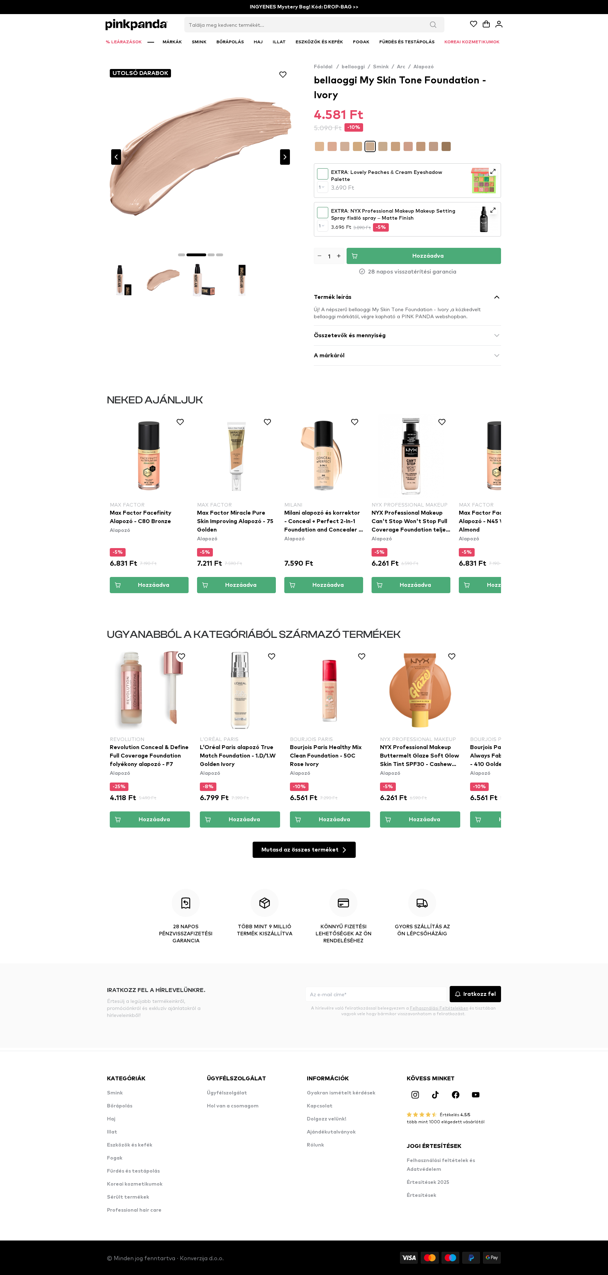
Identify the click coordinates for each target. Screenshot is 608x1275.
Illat (112, 1132)
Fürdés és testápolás (133, 1171)
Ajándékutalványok (331, 1132)
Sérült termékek (128, 1197)
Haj (111, 1119)
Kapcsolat (319, 1106)
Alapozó (423, 66)
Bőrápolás (119, 1106)
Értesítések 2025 (428, 1182)
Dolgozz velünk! (326, 1119)
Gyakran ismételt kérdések (341, 1093)
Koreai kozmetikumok (135, 1184)
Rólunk (315, 1145)
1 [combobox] (320, 187)
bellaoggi (353, 66)
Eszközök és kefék (129, 1145)
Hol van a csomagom (233, 1106)
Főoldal (326, 66)
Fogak (114, 1158)
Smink (381, 66)
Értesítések (421, 1195)
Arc (401, 66)
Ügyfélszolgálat (227, 1093)
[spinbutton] (329, 256)
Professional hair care (134, 1210)
